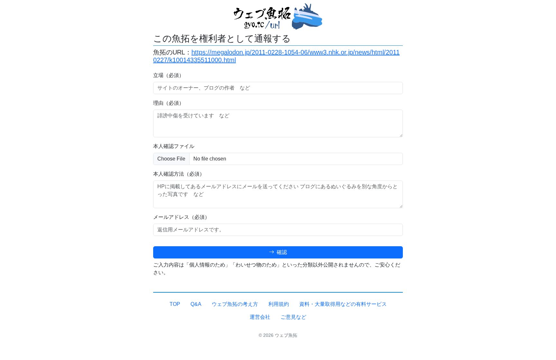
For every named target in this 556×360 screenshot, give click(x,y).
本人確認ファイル (173, 146)
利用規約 (278, 304)
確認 (281, 252)
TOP (175, 304)
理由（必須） (168, 103)
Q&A (195, 304)
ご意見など (293, 317)
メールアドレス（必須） (181, 217)
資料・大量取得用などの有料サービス (343, 304)
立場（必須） (168, 75)
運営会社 (260, 317)
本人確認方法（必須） (179, 174)
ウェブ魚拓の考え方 (235, 304)
